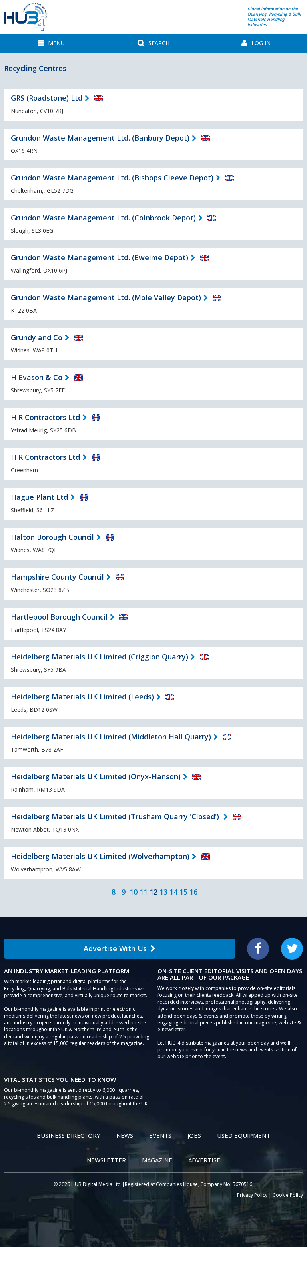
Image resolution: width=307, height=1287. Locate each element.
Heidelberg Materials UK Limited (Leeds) (82, 696)
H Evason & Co (36, 377)
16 (193, 892)
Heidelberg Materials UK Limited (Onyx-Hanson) (96, 776)
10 (134, 892)
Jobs (194, 1135)
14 (173, 892)
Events (160, 1135)
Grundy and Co (36, 337)
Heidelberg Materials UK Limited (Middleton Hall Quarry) (111, 736)
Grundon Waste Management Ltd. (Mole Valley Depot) (106, 297)
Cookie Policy (288, 1195)
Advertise (204, 1160)
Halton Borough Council (52, 537)
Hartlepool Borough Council (59, 617)
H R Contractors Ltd (45, 417)
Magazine (157, 1160)
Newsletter (106, 1160)
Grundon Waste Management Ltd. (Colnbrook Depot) (103, 217)
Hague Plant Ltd (39, 497)
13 (163, 892)
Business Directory (68, 1135)
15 (183, 892)
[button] (51, 43)
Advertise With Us (115, 948)
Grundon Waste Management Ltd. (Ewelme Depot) (99, 257)
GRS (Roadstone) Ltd (46, 98)
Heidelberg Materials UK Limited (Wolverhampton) (100, 856)
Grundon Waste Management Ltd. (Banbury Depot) (100, 138)
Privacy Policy (252, 1195)
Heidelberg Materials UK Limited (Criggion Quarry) (99, 656)
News (124, 1135)
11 (144, 892)
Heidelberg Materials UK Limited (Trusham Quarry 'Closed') (116, 816)
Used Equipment (243, 1135)
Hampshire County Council (57, 577)
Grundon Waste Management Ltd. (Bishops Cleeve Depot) (112, 177)
